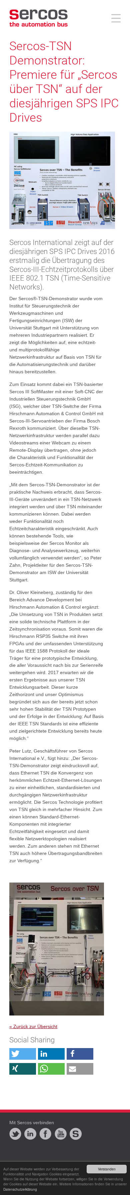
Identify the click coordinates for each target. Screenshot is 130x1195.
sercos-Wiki (76, 1134)
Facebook (45, 1134)
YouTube (61, 1134)
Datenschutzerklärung (20, 1189)
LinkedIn (30, 1134)
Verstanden (107, 1168)
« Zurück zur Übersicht (33, 1026)
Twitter (15, 1134)
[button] (22, 1054)
